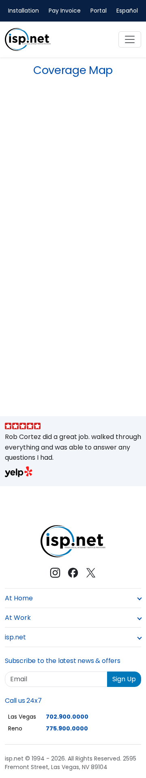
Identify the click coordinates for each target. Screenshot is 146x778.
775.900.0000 (67, 728)
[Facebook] (73, 572)
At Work (18, 617)
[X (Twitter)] (91, 572)
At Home (19, 598)
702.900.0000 (67, 717)
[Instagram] (55, 572)
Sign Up (124, 679)
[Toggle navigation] (129, 39)
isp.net (15, 637)
